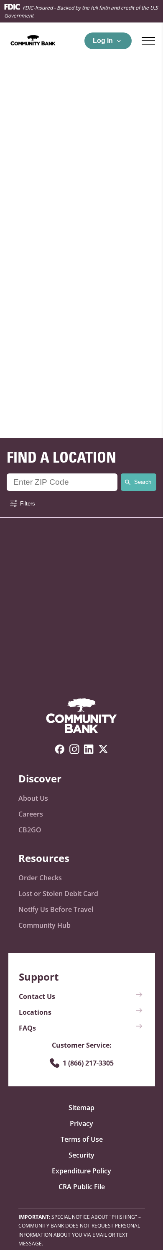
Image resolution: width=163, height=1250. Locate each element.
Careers (30, 814)
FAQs (27, 1028)
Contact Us (37, 996)
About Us (33, 798)
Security (81, 1155)
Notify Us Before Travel (55, 909)
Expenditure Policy (81, 1170)
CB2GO (29, 829)
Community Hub (44, 925)
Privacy (81, 1123)
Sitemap (81, 1107)
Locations (35, 1012)
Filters (27, 503)
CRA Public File (82, 1186)
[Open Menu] (148, 40)
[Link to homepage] (81, 716)
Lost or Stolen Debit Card (58, 893)
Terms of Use (82, 1139)
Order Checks (40, 877)
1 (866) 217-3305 (88, 1063)
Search (142, 482)
